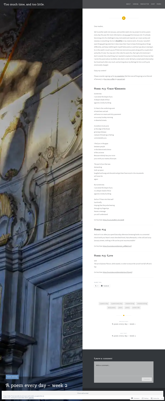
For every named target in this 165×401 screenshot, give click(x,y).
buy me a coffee (109, 79)
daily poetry (111, 307)
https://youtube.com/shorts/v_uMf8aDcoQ (117, 246)
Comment (147, 379)
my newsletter (119, 76)
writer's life (136, 307)
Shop (153, 4)
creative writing (142, 303)
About (128, 4)
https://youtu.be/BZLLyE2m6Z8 (113, 220)
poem (120, 307)
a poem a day (104, 303)
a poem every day (116, 303)
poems (159, 4)
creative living (129, 303)
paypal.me (120, 79)
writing (14, 377)
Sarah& (135, 4)
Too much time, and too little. (24, 4)
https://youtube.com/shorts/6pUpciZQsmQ (117, 272)
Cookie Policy (31, 397)
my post (127, 35)
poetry (127, 307)
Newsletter (145, 4)
